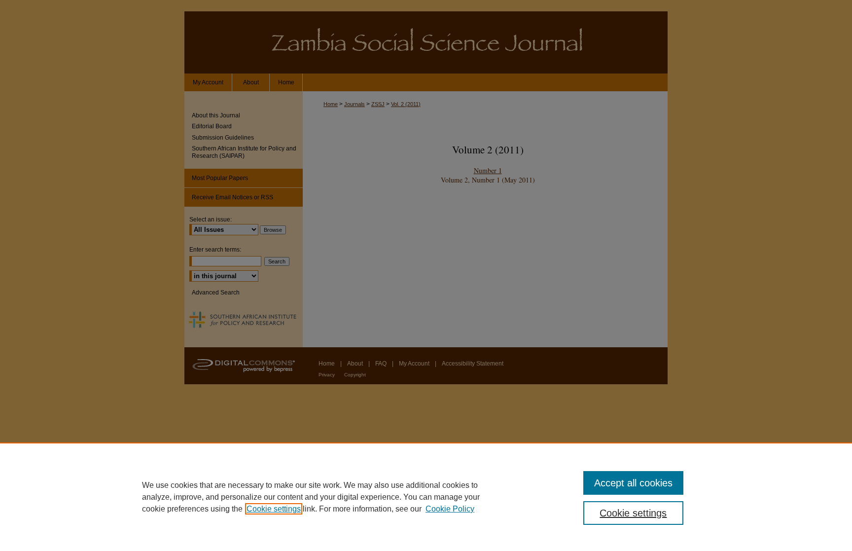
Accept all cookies (633, 483)
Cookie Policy (450, 509)
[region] (426, 496)
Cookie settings (274, 509)
